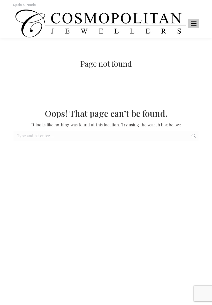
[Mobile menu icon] (193, 23)
